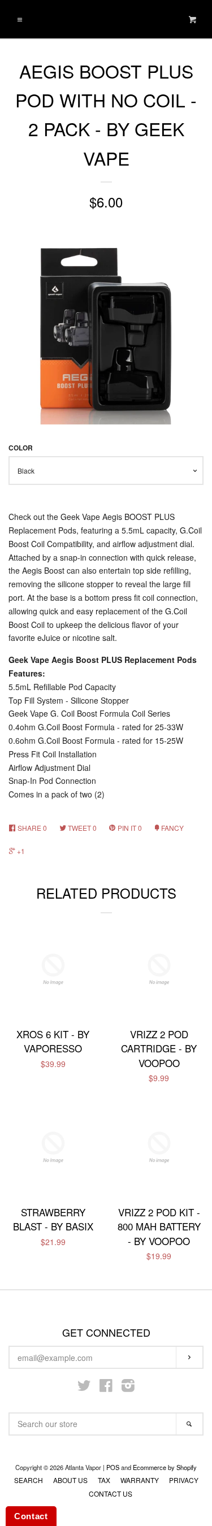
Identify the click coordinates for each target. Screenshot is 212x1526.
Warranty (139, 1480)
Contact (31, 1516)
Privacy (183, 1480)
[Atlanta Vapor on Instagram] (128, 1387)
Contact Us (110, 1493)
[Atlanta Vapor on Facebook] (106, 1387)
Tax (104, 1480)
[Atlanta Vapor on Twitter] (84, 1387)
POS (112, 1467)
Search (28, 1480)
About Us (70, 1480)
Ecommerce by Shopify (165, 1467)
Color (20, 448)
